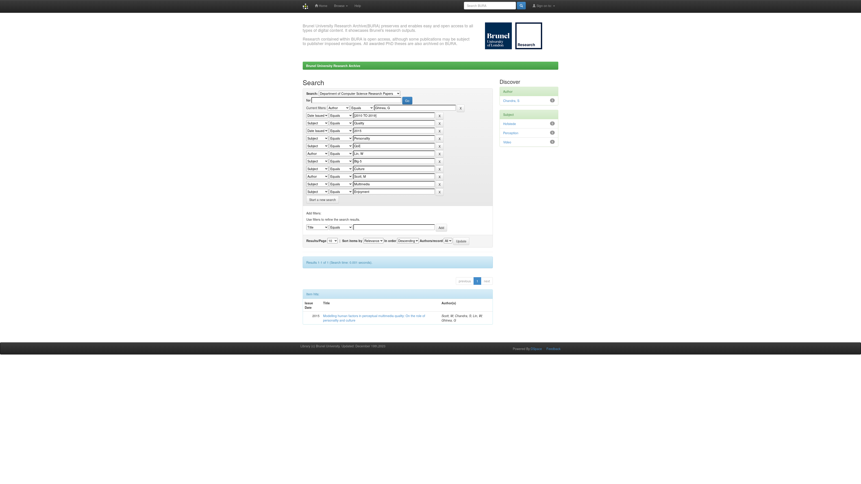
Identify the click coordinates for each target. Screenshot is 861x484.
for (308, 100)
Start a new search (322, 199)
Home (322, 5)
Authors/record (431, 240)
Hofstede (509, 123)
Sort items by (352, 240)
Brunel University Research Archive (333, 65)
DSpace (536, 348)
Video (507, 142)
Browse (340, 5)
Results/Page (316, 240)
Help (357, 5)
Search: (312, 93)
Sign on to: (544, 5)
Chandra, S (511, 100)
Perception (510, 133)
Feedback (553, 348)
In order (390, 240)
